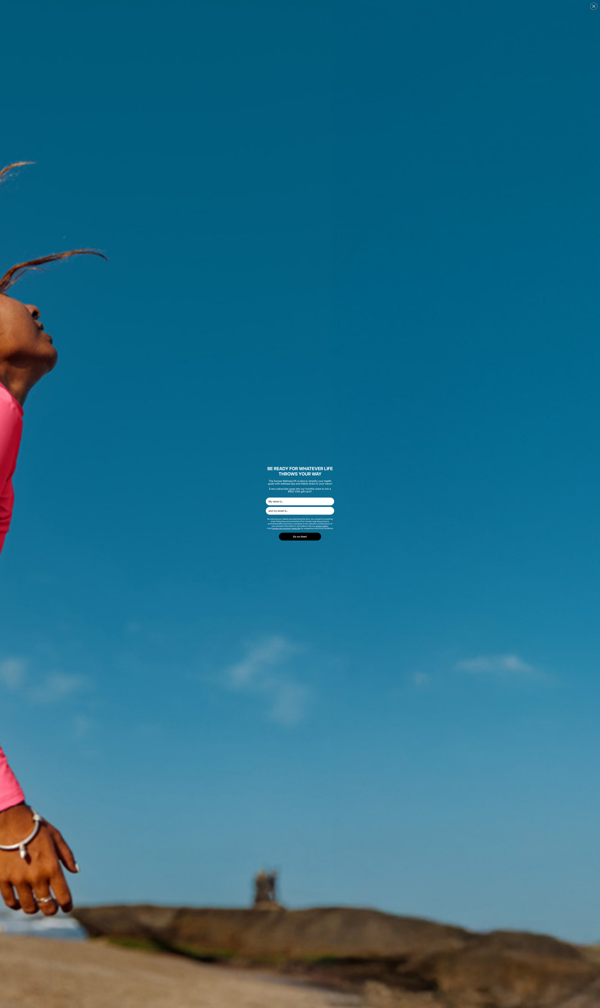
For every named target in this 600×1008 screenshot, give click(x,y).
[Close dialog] (594, 6)
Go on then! (300, 536)
